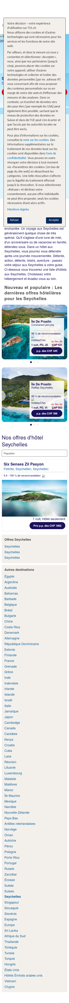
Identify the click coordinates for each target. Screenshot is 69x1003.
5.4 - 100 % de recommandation (22, 475)
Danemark (11, 632)
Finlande (10, 655)
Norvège (10, 829)
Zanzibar (10, 874)
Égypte (9, 576)
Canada (10, 728)
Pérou (8, 846)
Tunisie (9, 953)
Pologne (10, 851)
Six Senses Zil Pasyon (24, 464)
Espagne (10, 919)
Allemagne (11, 638)
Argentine (11, 581)
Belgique (10, 604)
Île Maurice (12, 795)
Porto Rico (11, 857)
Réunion (10, 761)
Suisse (9, 891)
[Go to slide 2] (34, 362)
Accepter (54, 220)
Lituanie (10, 767)
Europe (9, 924)
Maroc (8, 789)
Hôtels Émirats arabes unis (23, 975)
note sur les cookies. (36, 140)
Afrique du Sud (14, 936)
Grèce (8, 671)
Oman (8, 834)
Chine (8, 621)
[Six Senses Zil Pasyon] (34, 498)
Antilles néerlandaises (19, 823)
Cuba (8, 750)
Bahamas (11, 593)
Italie (7, 705)
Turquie (9, 958)
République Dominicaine (21, 643)
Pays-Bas (11, 818)
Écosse (9, 879)
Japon (8, 716)
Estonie (9, 649)
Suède (9, 885)
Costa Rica (12, 627)
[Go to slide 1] (31, 362)
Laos (7, 756)
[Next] (66, 333)
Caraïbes (10, 733)
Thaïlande (11, 941)
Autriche (10, 840)
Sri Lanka (11, 930)
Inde (7, 677)
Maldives (10, 784)
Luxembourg (13, 773)
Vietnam (10, 981)
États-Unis (11, 969)
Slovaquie (11, 908)
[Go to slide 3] (38, 362)
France (9, 660)
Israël (8, 700)
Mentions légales (18, 209)
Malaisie (10, 778)
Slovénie (10, 913)
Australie (10, 587)
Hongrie (10, 964)
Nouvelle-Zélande (16, 812)
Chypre (9, 986)
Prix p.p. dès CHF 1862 (47, 526)
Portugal (10, 862)
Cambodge (12, 722)
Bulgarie (10, 615)
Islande (9, 694)
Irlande (9, 688)
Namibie (10, 806)
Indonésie (11, 683)
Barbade (10, 598)
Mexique (10, 801)
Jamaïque (11, 711)
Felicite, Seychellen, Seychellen (26, 468)
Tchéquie (10, 947)
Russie (9, 868)
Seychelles (12, 546)
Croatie (9, 745)
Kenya (8, 739)
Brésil (8, 610)
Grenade (10, 666)
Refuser (14, 220)
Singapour (11, 902)
